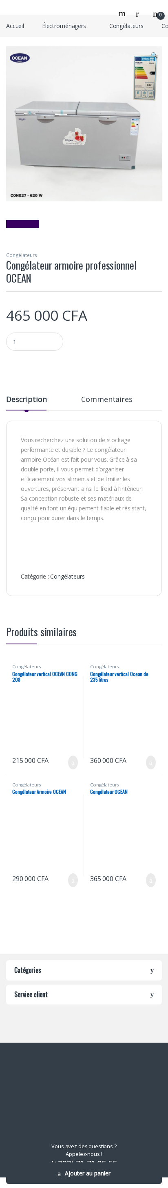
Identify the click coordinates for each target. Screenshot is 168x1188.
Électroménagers (64, 26)
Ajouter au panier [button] (68, 762)
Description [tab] (26, 399)
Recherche (123, 13)
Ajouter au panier (88, 1173)
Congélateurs (126, 26)
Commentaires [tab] (106, 399)
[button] (154, 55)
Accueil (15, 26)
